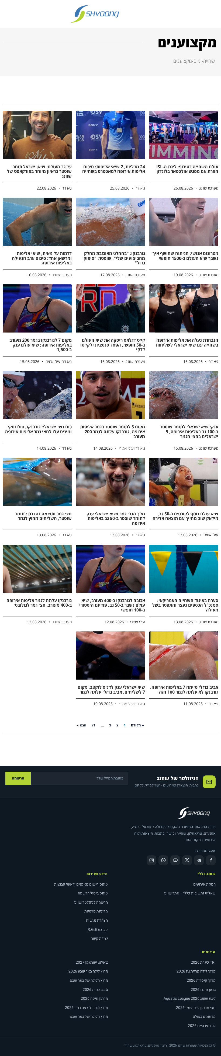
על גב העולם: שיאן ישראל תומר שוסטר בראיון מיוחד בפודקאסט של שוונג (39, 171)
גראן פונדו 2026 (203, 989)
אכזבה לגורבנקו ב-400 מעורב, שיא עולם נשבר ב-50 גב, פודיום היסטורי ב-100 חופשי (112, 605)
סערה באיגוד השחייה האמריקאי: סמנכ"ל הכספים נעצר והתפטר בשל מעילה (185, 605)
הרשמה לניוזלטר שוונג (91, 902)
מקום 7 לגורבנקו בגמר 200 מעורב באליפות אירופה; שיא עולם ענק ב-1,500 (40, 344)
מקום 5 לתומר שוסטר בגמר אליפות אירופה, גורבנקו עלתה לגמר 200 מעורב (112, 431)
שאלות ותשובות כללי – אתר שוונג (190, 893)
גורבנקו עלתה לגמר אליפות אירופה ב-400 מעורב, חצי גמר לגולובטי (39, 602)
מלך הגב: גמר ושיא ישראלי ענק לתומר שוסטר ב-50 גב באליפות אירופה (116, 518)
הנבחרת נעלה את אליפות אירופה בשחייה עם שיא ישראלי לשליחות (187, 342)
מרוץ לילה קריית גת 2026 (196, 971)
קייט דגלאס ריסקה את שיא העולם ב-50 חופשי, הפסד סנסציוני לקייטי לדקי (112, 344)
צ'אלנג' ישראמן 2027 (92, 962)
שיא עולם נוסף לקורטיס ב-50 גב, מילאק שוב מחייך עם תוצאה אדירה (185, 516)
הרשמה (18, 778)
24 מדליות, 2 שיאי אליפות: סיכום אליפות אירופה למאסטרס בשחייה (113, 169)
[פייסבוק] (211, 860)
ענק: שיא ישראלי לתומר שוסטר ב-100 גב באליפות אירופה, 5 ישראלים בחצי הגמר (189, 431)
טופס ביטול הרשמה (93, 893)
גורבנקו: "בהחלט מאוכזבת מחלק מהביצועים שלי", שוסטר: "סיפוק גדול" (114, 258)
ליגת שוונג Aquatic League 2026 (190, 998)
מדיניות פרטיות (96, 911)
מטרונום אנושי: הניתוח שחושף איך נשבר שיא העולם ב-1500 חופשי (185, 255)
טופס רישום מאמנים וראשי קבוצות (81, 884)
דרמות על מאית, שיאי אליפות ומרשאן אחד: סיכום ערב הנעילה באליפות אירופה (42, 258)
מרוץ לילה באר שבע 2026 (88, 971)
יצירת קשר (99, 938)
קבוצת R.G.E (98, 929)
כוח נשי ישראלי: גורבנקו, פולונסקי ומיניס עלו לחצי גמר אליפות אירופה (38, 429)
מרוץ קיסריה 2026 (201, 980)
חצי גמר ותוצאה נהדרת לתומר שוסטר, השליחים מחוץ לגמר (43, 516)
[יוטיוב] (175, 860)
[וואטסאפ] (163, 860)
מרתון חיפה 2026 (94, 998)
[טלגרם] (199, 860)
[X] (187, 860)
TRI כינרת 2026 (203, 962)
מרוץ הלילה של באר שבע (89, 980)
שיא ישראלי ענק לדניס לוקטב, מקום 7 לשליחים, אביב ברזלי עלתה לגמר (111, 689)
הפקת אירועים (204, 884)
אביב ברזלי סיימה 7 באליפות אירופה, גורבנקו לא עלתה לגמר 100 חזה (184, 689)
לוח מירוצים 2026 (202, 1026)
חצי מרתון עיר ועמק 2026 (196, 1007)
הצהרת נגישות (97, 920)
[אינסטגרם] (151, 860)
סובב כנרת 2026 (95, 989)
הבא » (81, 725)
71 (93, 725)
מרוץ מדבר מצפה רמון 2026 (86, 1007)
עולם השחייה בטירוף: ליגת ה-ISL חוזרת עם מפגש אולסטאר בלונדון (187, 169)
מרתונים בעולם (204, 1016)
